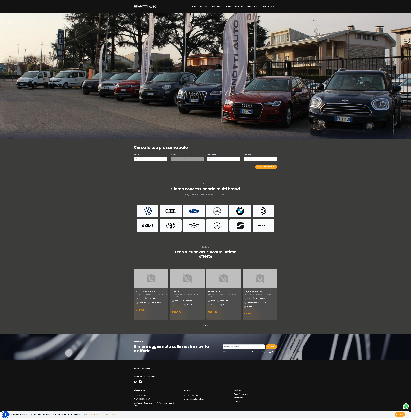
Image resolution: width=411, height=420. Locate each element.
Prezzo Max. (248, 154)
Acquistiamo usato (241, 394)
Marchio (137, 154)
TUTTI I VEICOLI (217, 6)
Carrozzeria (211, 154)
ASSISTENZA (252, 6)
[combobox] (150, 159)
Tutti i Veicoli (239, 390)
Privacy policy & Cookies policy (102, 414)
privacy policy (269, 352)
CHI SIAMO (203, 6)
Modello (173, 154)
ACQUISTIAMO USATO (235, 6)
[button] (5, 415)
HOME (193, 6)
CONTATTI (272, 6)
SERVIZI (263, 6)
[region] (205, 298)
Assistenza (238, 398)
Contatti (237, 401)
